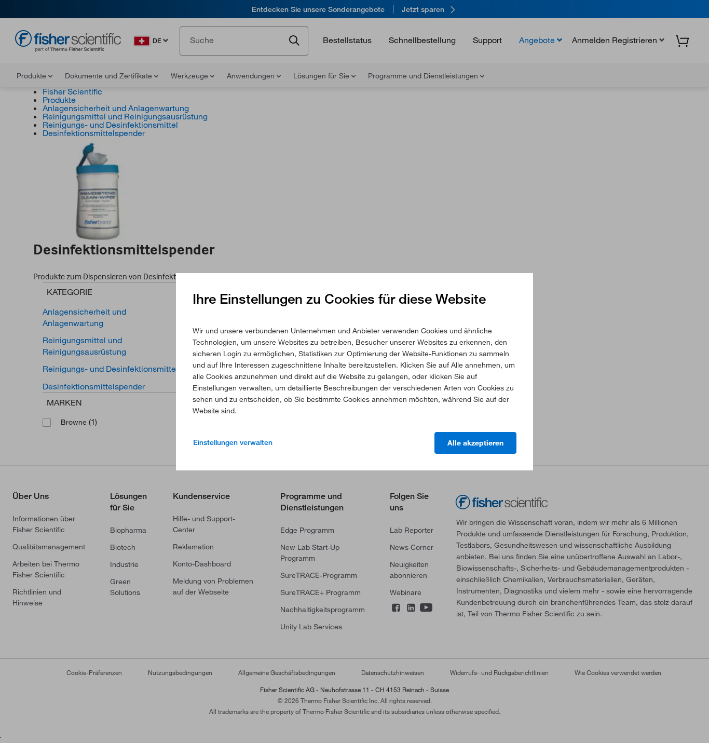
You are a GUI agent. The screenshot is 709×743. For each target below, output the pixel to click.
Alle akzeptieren (475, 443)
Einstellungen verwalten (232, 442)
